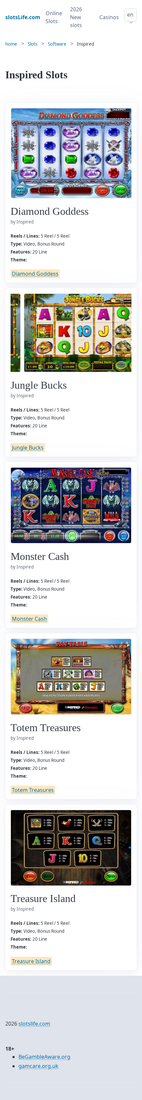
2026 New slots (76, 17)
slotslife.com (34, 1023)
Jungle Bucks (28, 447)
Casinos (109, 17)
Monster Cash (29, 618)
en (130, 14)
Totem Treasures (33, 790)
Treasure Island (31, 961)
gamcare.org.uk (38, 1066)
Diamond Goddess (35, 273)
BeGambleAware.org (44, 1056)
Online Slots (54, 17)
